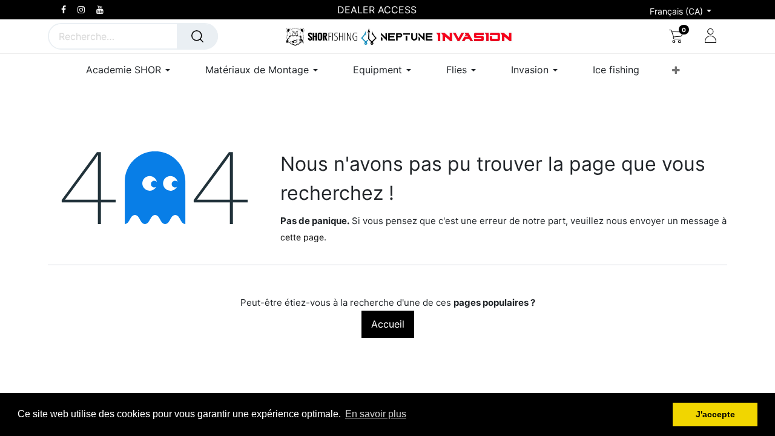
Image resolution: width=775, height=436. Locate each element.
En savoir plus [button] (375, 414)
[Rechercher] (197, 36)
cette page (302, 237)
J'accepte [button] (715, 414)
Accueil (387, 324)
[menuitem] (616, 70)
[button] (676, 70)
